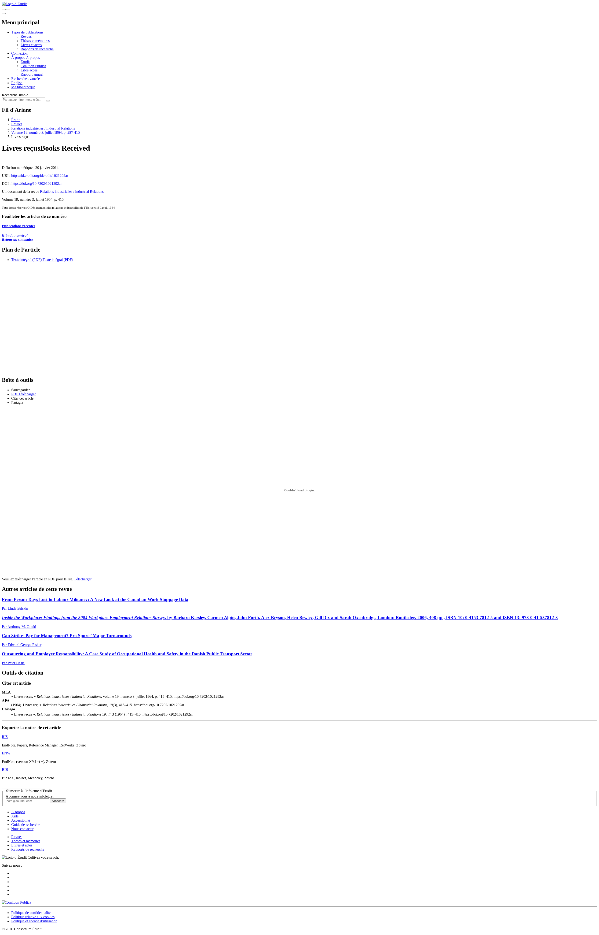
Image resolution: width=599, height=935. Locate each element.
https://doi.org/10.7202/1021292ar (36, 184)
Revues (26, 36)
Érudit (25, 62)
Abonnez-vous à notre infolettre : (30, 796)
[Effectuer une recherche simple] (4, 9)
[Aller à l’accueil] (14, 4)
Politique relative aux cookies (33, 917)
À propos (33, 57)
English (16, 83)
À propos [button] (18, 57)
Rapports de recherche (37, 49)
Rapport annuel (32, 74)
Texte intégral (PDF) (26, 260)
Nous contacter (22, 829)
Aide (14, 816)
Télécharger (82, 579)
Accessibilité (20, 820)
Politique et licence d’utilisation (34, 921)
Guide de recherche (25, 825)
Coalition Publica (33, 66)
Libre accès (29, 70)
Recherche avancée (25, 79)
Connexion (19, 53)
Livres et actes (31, 45)
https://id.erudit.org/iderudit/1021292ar (39, 176)
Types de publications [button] (27, 32)
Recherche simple (15, 95)
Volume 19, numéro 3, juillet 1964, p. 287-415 (45, 132)
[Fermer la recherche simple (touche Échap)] (8, 9)
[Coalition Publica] (16, 902)
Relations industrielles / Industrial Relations (43, 128)
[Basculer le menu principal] (4, 13)
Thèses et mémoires (35, 41)
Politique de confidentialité (31, 913)
